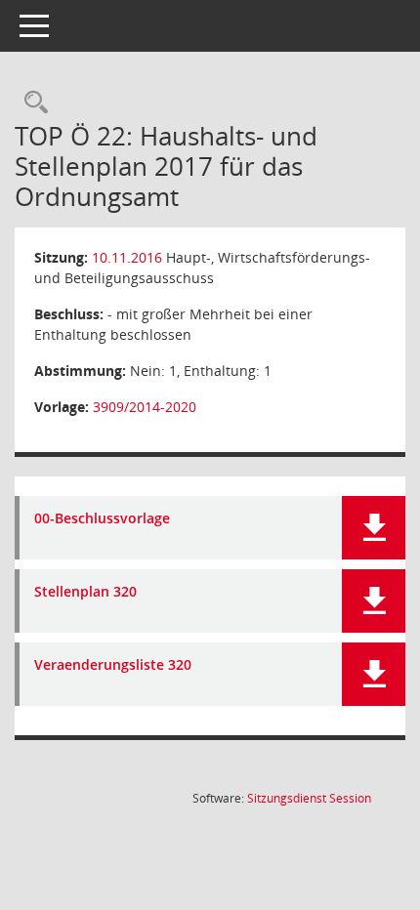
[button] (373, 527)
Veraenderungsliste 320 (112, 665)
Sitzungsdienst (309, 798)
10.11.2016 (127, 257)
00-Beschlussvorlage (102, 519)
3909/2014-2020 (144, 406)
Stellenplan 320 (85, 592)
